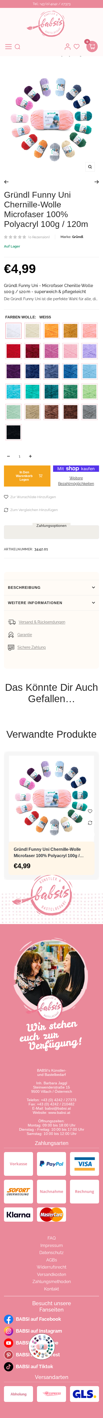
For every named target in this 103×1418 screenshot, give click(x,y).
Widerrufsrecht (51, 1267)
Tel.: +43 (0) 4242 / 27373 (52, 4)
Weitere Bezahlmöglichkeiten (76, 481)
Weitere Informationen (35, 603)
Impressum (51, 1245)
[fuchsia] (51, 351)
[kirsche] (13, 351)
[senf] (70, 331)
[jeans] (51, 371)
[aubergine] (13, 371)
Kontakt (51, 1288)
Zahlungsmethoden (51, 1281)
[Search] (17, 46)
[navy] (32, 371)
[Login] (67, 46)
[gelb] (51, 331)
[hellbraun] (51, 412)
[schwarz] (13, 432)
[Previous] (6, 182)
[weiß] (13, 331)
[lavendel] (89, 351)
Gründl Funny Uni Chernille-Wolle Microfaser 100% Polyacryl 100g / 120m (47, 853)
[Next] (97, 182)
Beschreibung (24, 587)
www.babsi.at (59, 1112)
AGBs (51, 1259)
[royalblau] (70, 371)
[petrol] (51, 391)
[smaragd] (32, 391)
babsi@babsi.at (58, 1108)
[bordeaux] (32, 351)
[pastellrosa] (70, 351)
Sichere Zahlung (31, 647)
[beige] (32, 412)
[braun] (70, 412)
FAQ (52, 1238)
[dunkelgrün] (70, 391)
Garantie (24, 635)
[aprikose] (89, 331)
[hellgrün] (89, 391)
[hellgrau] (89, 412)
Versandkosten (51, 1274)
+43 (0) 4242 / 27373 (58, 1100)
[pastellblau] (89, 371)
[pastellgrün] (13, 412)
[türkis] (13, 391)
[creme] (32, 331)
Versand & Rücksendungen (42, 622)
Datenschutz (51, 1252)
